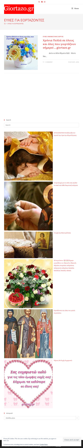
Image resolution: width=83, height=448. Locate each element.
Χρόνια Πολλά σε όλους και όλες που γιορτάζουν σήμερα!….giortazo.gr (59, 43)
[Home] (5, 24)
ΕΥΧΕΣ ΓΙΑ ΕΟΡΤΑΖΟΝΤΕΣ (15, 24)
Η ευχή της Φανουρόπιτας (62, 233)
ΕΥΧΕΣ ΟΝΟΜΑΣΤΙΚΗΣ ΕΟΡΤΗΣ (53, 37)
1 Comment (49, 62)
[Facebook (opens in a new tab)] (42, 2)
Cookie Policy (44, 444)
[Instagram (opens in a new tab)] (44, 2)
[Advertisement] (41, 99)
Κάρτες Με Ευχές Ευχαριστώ (63, 360)
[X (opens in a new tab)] (39, 2)
